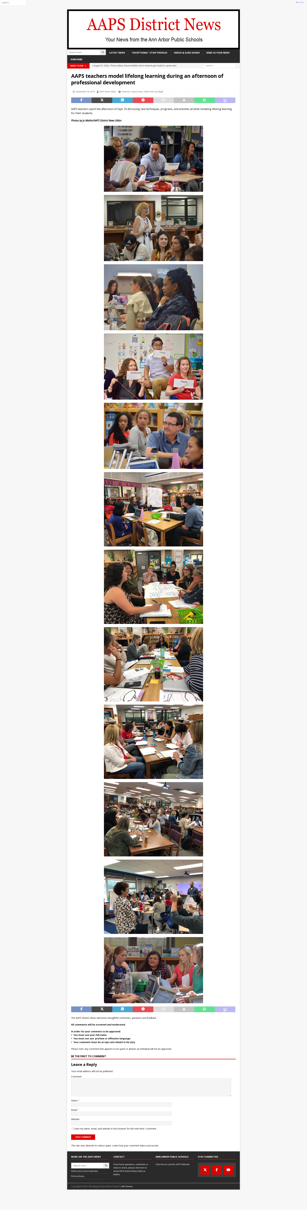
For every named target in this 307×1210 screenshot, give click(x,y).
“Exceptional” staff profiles (149, 52)
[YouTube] (228, 1170)
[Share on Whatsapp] (204, 100)
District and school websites (84, 1171)
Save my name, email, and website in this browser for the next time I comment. (115, 1128)
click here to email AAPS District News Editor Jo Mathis (130, 1171)
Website (75, 1119)
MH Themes (127, 1186)
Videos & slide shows (187, 52)
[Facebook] (217, 1170)
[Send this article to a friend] (163, 100)
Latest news (117, 52)
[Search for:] (13, 2)
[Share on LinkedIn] (122, 100)
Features (126, 91)
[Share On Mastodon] (225, 100)
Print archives (77, 1176)
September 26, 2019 (85, 91)
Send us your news (218, 52)
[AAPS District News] (153, 47)
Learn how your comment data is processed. (135, 1145)
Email (74, 1109)
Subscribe (76, 59)
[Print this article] (184, 100)
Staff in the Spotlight (153, 91)
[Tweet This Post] (102, 100)
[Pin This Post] (143, 100)
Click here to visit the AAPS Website (172, 1164)
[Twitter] (205, 1170)
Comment (76, 1076)
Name (74, 1100)
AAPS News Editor (107, 91)
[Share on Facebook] (81, 100)
